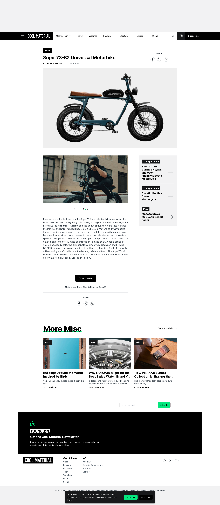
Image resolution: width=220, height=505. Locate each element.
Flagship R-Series (68, 225)
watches (67, 475)
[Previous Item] (74, 208)
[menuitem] (63, 36)
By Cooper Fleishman (53, 63)
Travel (80, 36)
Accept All (131, 497)
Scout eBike (94, 225)
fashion (67, 465)
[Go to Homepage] (38, 36)
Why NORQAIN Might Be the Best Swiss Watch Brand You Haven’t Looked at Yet (110, 376)
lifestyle (67, 468)
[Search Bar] (173, 36)
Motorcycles (70, 287)
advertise (87, 468)
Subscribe (193, 36)
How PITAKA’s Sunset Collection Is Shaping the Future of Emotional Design (154, 376)
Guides (140, 36)
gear (65, 461)
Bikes (79, 287)
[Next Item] (97, 208)
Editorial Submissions (92, 465)
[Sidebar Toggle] (22, 36)
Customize (145, 497)
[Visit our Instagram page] (181, 35)
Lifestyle (124, 36)
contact (86, 471)
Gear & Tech (62, 36)
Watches (93, 36)
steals (155, 36)
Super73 (102, 287)
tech (65, 471)
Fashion (107, 36)
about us (86, 461)
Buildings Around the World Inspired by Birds (63, 374)
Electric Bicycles (90, 287)
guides (66, 478)
